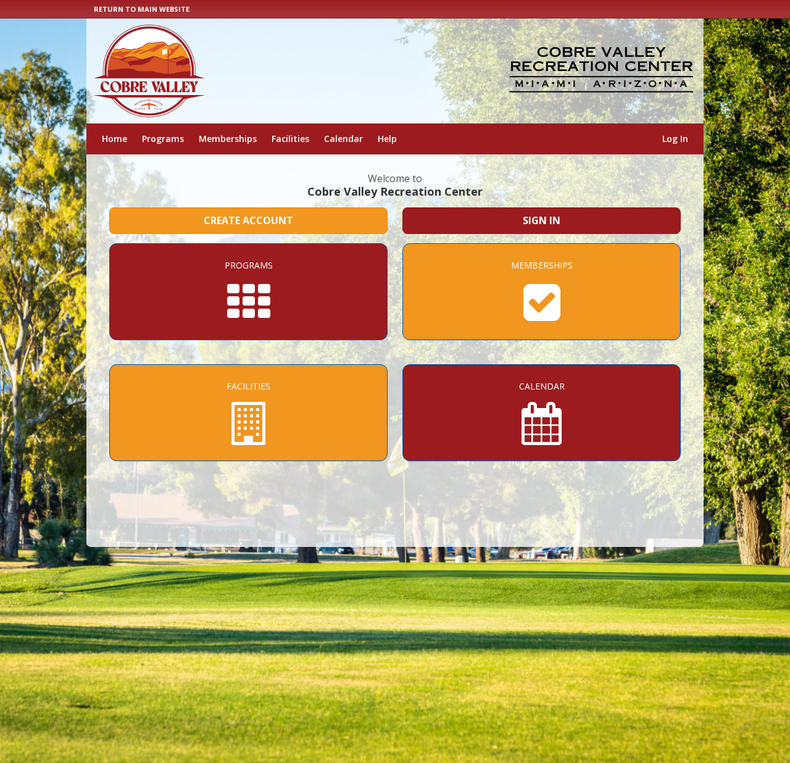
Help (387, 138)
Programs (163, 138)
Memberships (228, 138)
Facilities (290, 138)
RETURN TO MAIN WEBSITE (141, 9)
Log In (675, 138)
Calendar (343, 138)
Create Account (248, 220)
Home (114, 138)
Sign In (541, 220)
